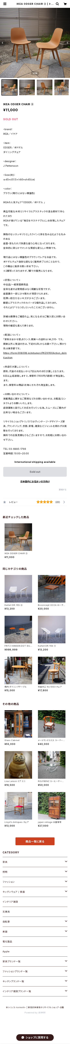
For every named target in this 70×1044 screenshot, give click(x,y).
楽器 (5, 931)
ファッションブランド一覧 (15, 971)
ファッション (9, 881)
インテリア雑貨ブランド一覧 (17, 991)
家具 (5, 862)
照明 (5, 871)
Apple (6, 951)
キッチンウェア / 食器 (14, 891)
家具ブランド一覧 (11, 961)
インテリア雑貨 (10, 901)
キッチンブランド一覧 (13, 981)
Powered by (31, 1012)
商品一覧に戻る (35, 841)
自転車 (6, 921)
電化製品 (7, 941)
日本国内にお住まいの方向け (35, 481)
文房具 (6, 911)
